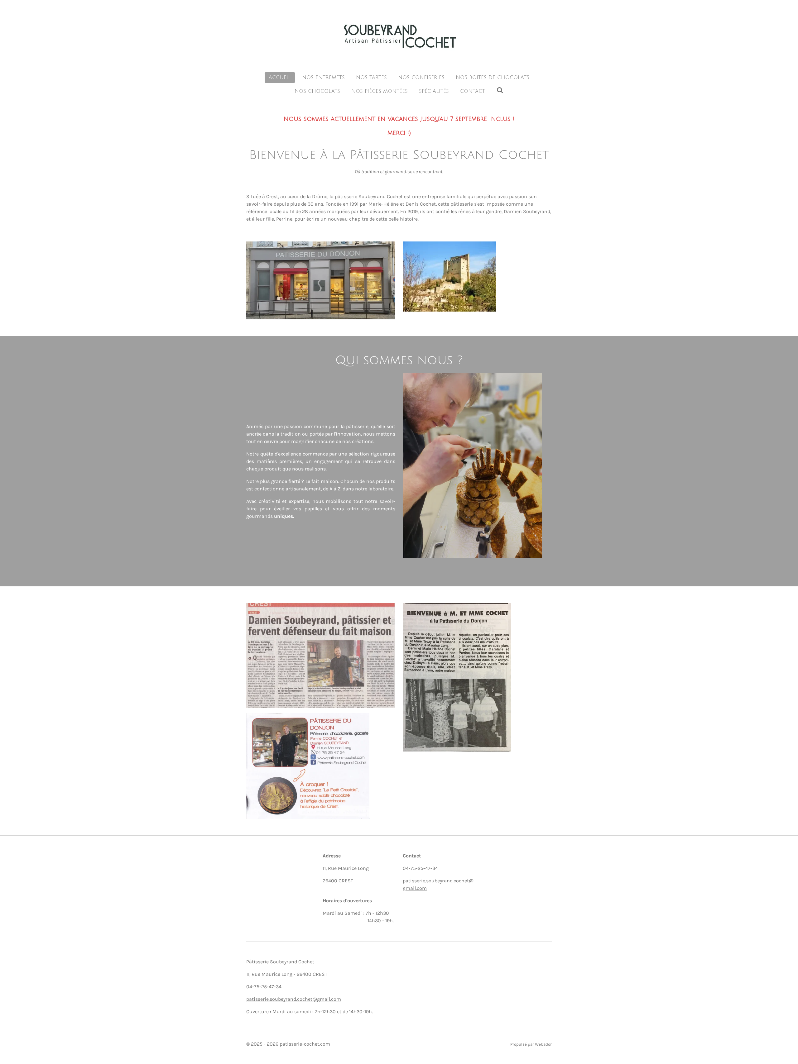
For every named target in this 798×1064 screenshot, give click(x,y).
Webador (543, 1044)
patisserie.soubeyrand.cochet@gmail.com (293, 999)
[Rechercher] (499, 90)
